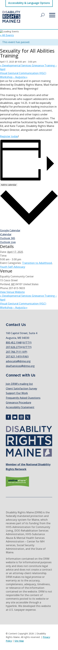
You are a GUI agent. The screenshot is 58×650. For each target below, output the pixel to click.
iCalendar (5, 234)
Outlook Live (8, 242)
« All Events (7, 35)
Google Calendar (10, 230)
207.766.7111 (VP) (16, 352)
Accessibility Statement (20, 407)
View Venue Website (12, 292)
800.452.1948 (14, 342)
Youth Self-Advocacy (12, 267)
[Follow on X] (27, 417)
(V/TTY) (26, 342)
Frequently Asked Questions (23, 398)
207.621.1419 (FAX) (17, 356)
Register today (9, 136)
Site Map (19, 640)
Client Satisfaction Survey (21, 388)
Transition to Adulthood (37, 263)
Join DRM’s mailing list (19, 384)
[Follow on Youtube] (14, 417)
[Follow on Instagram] (21, 417)
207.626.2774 (14, 347)
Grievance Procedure (18, 402)
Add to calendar (8, 184)
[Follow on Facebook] (8, 417)
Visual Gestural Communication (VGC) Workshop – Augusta (23, 75)
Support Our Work (17, 393)
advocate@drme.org (18, 361)
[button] (43, 15)
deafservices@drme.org (20, 366)
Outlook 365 (7, 238)
